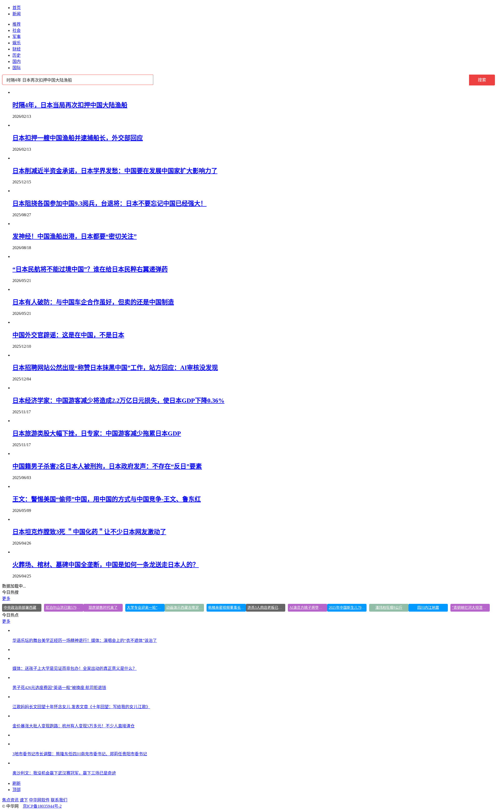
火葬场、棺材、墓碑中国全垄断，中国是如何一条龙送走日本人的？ (105, 564)
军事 (16, 36)
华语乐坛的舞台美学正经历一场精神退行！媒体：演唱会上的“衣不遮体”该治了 (84, 640)
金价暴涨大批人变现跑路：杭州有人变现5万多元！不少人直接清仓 (73, 726)
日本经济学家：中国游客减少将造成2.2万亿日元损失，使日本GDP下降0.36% (118, 400)
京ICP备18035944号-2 (42, 806)
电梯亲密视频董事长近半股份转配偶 (227, 608)
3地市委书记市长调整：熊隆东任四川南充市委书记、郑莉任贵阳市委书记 (79, 754)
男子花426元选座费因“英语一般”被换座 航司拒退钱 (59, 687)
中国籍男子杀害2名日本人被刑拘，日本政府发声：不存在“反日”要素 (107, 466)
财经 (16, 49)
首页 (16, 7)
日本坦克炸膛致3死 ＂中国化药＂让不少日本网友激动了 (89, 531)
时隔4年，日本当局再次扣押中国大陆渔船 (69, 105)
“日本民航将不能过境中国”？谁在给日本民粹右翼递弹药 (90, 269)
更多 (6, 598)
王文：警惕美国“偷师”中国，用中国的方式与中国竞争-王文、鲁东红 (106, 499)
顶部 (16, 789)
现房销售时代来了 (103, 608)
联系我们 (59, 800)
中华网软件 (39, 800)
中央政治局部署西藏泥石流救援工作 (22, 608)
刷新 (16, 783)
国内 (16, 61)
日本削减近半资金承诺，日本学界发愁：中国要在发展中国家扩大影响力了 (114, 171)
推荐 (16, 24)
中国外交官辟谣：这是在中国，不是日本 (68, 335)
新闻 (16, 14)
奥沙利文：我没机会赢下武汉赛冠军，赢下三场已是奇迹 (64, 773)
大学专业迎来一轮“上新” (146, 608)
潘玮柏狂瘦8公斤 (389, 608)
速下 (24, 800)
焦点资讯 (10, 800)
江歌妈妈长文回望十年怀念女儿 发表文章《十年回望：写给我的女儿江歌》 (81, 707)
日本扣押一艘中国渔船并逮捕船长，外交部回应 (77, 138)
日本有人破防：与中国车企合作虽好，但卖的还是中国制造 (93, 302)
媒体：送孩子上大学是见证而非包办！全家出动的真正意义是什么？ (74, 668)
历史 (16, 55)
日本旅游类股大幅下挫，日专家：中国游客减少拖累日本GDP (96, 433)
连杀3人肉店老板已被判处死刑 (266, 608)
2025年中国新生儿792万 (348, 608)
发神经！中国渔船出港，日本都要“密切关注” (74, 236)
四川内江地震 (428, 608)
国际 (16, 68)
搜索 (482, 80)
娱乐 (16, 43)
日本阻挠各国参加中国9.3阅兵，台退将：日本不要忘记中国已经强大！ (109, 203)
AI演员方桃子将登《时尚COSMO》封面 (308, 608)
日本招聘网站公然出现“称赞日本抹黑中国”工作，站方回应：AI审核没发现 (115, 367)
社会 (16, 30)
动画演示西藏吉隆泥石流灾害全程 (185, 608)
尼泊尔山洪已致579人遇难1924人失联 (64, 608)
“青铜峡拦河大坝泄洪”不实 (471, 608)
